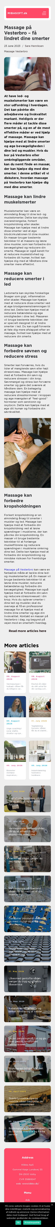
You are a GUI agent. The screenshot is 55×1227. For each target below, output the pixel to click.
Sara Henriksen (34, 46)
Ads (27, 1200)
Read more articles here (27, 631)
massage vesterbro (16, 51)
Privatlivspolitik (32, 1222)
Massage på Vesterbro (18, 569)
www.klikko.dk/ (30, 1183)
